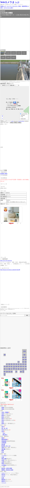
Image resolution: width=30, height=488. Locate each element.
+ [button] (2, 116)
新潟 (23, 361)
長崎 (4, 368)
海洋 (3, 426)
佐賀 (4, 366)
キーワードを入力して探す (14, 6)
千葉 (25, 368)
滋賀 (16, 366)
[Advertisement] (15, 34)
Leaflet (12, 121)
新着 (3, 407)
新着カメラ (3, 6)
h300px (19, 122)
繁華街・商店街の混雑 (7, 469)
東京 (23, 368)
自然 (3, 413)
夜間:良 (3, 479)
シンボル (4, 455)
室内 (3, 421)
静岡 (21, 371)
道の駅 (3, 444)
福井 (18, 364)
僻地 (3, 415)
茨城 (25, 366)
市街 (3, 420)
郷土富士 (5, 434)
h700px (11, 122)
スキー (3, 473)
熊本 (4, 371)
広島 (9, 366)
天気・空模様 (5, 412)
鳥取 (11, 364)
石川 (18, 361)
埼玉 (23, 366)
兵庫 (14, 364)
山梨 (21, 368)
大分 (7, 368)
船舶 (3, 450)
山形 (23, 359)
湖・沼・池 (4, 428)
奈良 (16, 368)
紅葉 (3, 477)
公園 (3, 461)
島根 (9, 364)
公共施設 (4, 465)
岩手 (25, 357)
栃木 (25, 364)
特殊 (3, 423)
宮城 (25, 359)
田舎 (3, 417)
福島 (25, 361)
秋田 (23, 357)
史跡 (3, 460)
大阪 (14, 366)
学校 (3, 463)
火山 (4, 433)
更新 (3, 409)
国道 (3, 437)
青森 (24, 354)
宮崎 (7, 371)
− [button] (2, 118)
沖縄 (4, 354)
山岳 (3, 431)
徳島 (11, 371)
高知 (9, 371)
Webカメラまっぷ (9, 2)
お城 (3, 457)
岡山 (11, 366)
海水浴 (3, 474)
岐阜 (18, 366)
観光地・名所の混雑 (7, 468)
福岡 (7, 366)
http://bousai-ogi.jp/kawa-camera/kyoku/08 (10, 269)
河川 (3, 429)
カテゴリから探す (8, 7)
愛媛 (9, 368)
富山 (21, 364)
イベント (4, 482)
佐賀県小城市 (3, 173)
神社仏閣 (4, 458)
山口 (7, 364)
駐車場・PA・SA (6, 445)
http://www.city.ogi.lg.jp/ (6, 260)
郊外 (3, 418)
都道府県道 (4, 439)
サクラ (3, 476)
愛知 (18, 368)
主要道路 (4, 442)
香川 (11, 368)
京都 (16, 364)
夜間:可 (3, 481)
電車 (3, 447)
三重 (16, 371)
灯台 (3, 452)
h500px (15, 122)
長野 (21, 366)
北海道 (24, 351)
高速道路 (4, 441)
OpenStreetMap (21, 121)
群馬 (23, 364)
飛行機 (3, 449)
